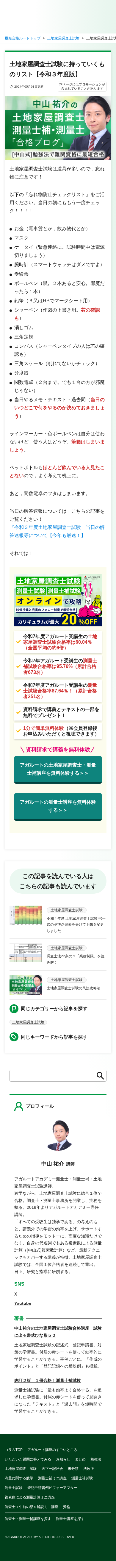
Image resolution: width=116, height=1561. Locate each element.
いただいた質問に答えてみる (28, 1459)
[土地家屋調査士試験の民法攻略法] (26, 985)
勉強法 (95, 1459)
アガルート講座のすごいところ (52, 1450)
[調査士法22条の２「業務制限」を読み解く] (26, 954)
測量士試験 (14, 1488)
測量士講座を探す (70, 1519)
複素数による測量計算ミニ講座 (30, 1497)
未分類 (73, 1469)
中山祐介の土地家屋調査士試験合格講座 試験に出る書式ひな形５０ (58, 1332)
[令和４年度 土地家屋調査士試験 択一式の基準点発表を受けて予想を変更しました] (26, 920)
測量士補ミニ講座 (52, 1478)
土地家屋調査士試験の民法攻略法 (73, 988)
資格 (66, 1507)
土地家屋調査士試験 (63, 38)
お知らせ (63, 1459)
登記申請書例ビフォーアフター (52, 1488)
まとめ (80, 1459)
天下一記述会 (52, 1469)
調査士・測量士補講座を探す (28, 1519)
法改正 (88, 1469)
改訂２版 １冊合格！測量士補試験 (47, 1380)
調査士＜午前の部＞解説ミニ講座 (31, 1507)
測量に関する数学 (19, 1478)
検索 (98, 1076)
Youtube (22, 1303)
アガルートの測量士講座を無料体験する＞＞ (58, 806)
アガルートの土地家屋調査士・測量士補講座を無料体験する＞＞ (58, 769)
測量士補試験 (82, 1478)
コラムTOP (14, 1450)
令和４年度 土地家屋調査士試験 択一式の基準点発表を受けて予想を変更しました (76, 924)
